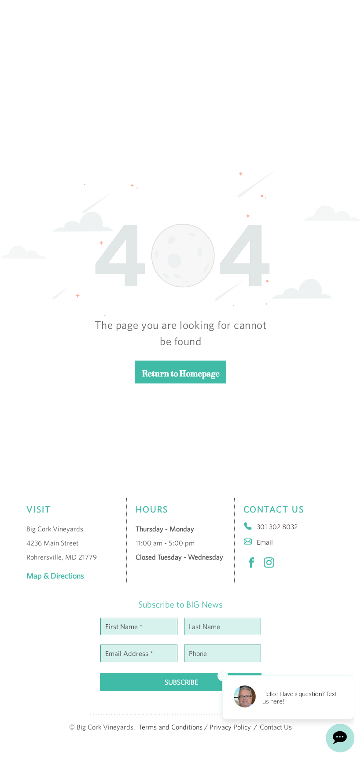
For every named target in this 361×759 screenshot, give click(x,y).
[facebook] (251, 564)
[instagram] (269, 564)
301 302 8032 (277, 527)
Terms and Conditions (171, 727)
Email (265, 542)
